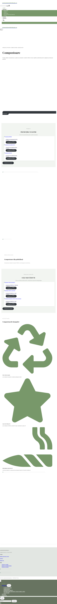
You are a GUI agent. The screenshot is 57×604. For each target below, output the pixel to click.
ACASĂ (4, 7)
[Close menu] (0, 581)
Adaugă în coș (9, 142)
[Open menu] (1, 29)
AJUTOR (4, 16)
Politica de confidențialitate (6, 565)
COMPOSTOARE (6, 10)
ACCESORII (5, 15)
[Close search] (2, 598)
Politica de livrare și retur (4, 556)
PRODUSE (4, 585)
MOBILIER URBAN (6, 13)
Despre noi (2, 560)
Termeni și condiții (5, 564)
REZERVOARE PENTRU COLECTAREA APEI (9, 14)
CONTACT (4, 18)
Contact (1, 558)
